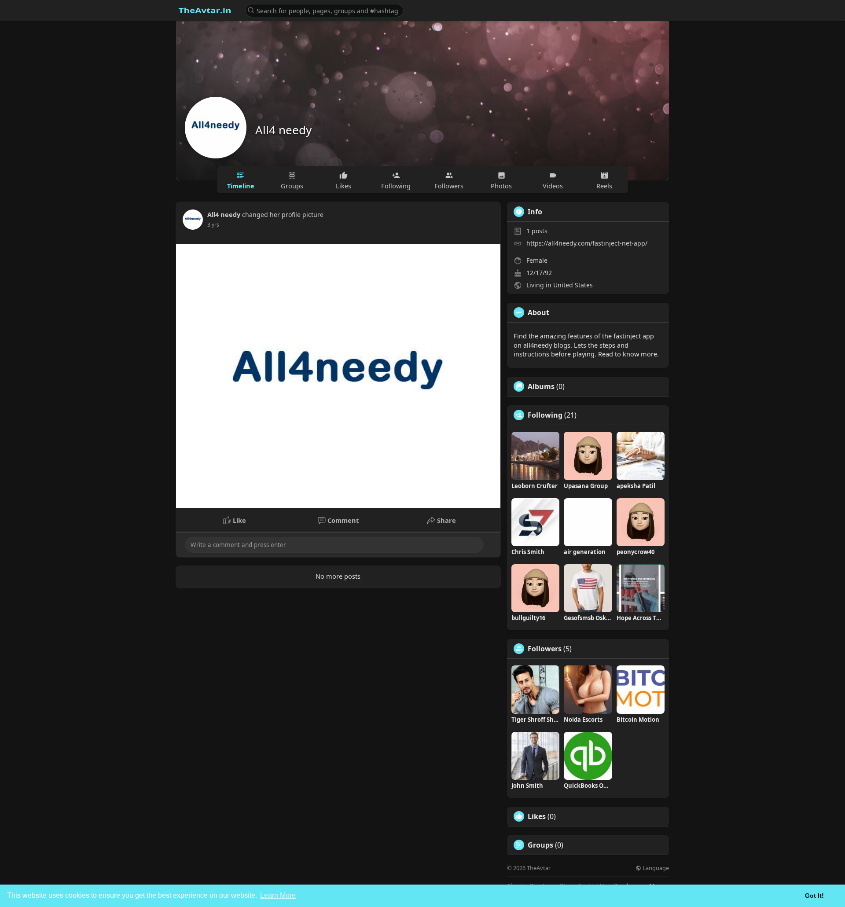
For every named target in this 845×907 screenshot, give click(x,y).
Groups (540, 844)
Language (655, 868)
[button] (324, 10)
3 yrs (213, 224)
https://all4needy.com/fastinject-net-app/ (586, 243)
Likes (537, 816)
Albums (541, 386)
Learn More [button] (278, 895)
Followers (545, 648)
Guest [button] (657, 10)
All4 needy (283, 130)
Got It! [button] (814, 895)
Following (545, 415)
